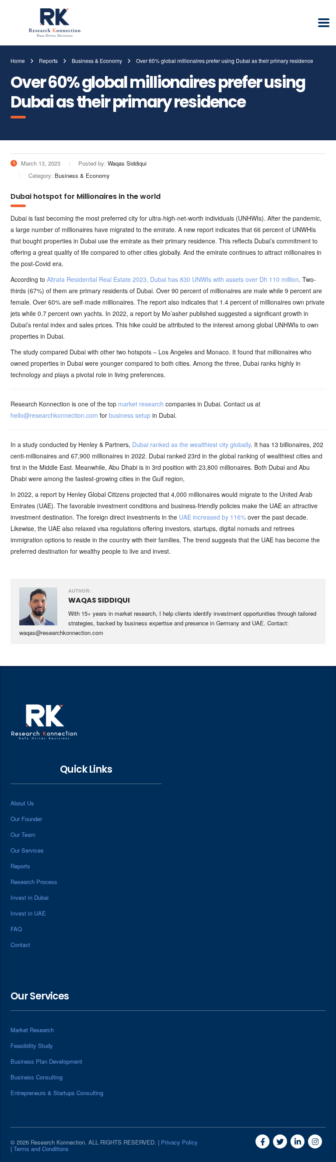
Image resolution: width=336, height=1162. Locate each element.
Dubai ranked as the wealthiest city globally (191, 444)
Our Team (22, 834)
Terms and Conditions (41, 1149)
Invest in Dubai (29, 897)
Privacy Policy (179, 1142)
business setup (129, 415)
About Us (22, 803)
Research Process (33, 882)
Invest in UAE (28, 913)
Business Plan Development (46, 1061)
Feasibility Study (31, 1045)
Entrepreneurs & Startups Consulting (56, 1093)
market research (141, 403)
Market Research (32, 1030)
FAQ (16, 929)
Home (17, 60)
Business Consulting (36, 1077)
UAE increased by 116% (212, 517)
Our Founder (26, 819)
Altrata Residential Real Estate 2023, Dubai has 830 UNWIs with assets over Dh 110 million (173, 279)
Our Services (27, 850)
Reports (20, 866)
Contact (20, 944)
